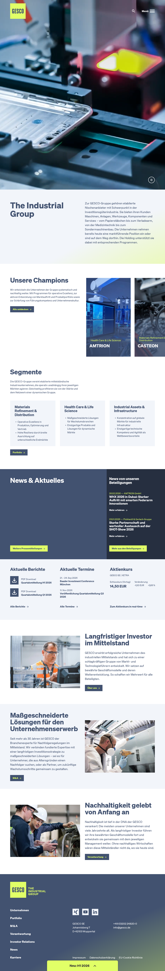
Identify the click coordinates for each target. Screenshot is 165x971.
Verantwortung (95, 856)
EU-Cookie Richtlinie (131, 957)
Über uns (92, 687)
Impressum (79, 957)
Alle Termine (67, 606)
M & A (15, 777)
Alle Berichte (17, 606)
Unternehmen (19, 910)
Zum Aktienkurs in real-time (126, 606)
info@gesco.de (121, 927)
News (14, 949)
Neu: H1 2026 (80, 965)
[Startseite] (18, 11)
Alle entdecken (20, 309)
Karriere (15, 957)
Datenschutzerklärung (102, 957)
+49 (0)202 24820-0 (125, 923)
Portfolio (17, 452)
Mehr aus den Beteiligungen (126, 548)
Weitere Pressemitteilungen (27, 548)
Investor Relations (22, 942)
